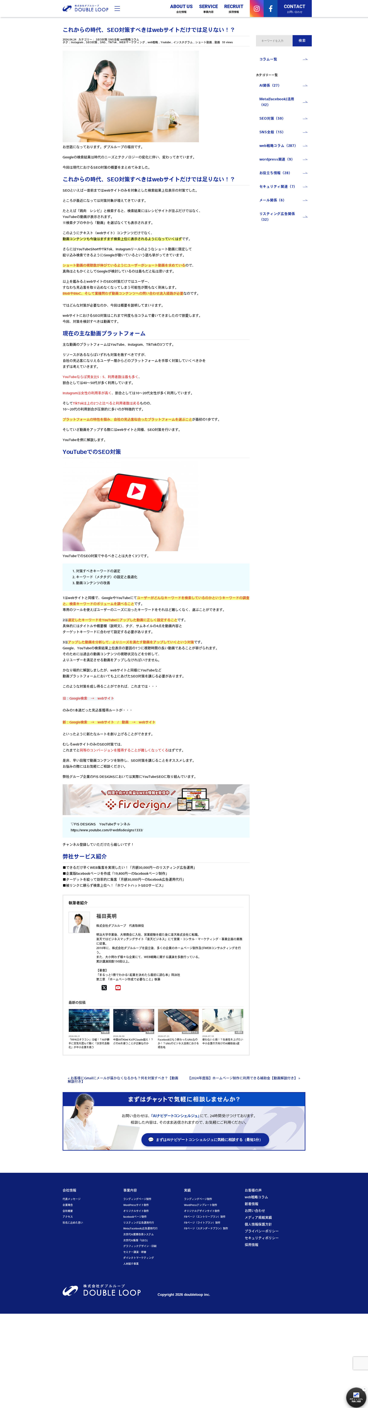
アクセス (68, 1217)
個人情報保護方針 (258, 1224)
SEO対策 (101, 39)
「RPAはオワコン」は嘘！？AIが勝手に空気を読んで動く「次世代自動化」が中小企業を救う (89, 1044)
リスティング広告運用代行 (138, 1223)
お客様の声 (253, 1190)
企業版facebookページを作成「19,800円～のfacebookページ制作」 (117, 874)
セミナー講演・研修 (134, 1252)
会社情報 (69, 1190)
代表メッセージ (71, 1199)
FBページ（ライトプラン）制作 (202, 1223)
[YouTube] (118, 988)
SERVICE (208, 8)
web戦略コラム (129, 39)
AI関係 (105, 1032)
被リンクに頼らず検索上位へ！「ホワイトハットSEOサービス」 (115, 886)
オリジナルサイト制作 (136, 1211)
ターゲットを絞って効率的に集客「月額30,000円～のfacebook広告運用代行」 (126, 880)
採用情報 (251, 1245)
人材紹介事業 (131, 1264)
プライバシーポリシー (262, 1231)
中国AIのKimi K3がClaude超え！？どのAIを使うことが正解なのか (133, 1042)
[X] (104, 988)
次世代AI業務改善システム (138, 1234)
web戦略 (153, 42)
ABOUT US (181, 8)
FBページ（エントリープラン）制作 (205, 1217)
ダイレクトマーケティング (138, 1258)
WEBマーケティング (132, 42)
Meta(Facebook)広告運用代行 (140, 1228)
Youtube (166, 42)
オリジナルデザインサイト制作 (202, 1211)
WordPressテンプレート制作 (200, 1205)
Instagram (77, 42)
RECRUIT (233, 8)
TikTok (112, 42)
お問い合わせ (255, 1211)
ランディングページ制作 (137, 1199)
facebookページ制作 (135, 1217)
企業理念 (68, 1205)
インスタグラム (183, 42)
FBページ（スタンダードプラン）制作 (206, 1228)
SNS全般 (113, 39)
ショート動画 (203, 42)
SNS (103, 42)
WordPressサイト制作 (136, 1205)
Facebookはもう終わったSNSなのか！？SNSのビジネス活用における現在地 (178, 1044)
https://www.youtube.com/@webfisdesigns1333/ (107, 830)
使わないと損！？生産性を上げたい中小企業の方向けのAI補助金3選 (222, 1042)
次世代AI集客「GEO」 (136, 1240)
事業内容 (130, 1190)
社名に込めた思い (73, 1223)
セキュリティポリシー (262, 1238)
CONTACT (294, 8)
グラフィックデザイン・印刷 (140, 1246)
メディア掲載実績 (258, 1218)
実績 (187, 1190)
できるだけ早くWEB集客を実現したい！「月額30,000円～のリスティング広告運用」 (131, 868)
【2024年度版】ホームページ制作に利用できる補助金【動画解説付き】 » (244, 1078)
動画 (217, 42)
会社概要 (68, 1211)
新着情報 (251, 1204)
